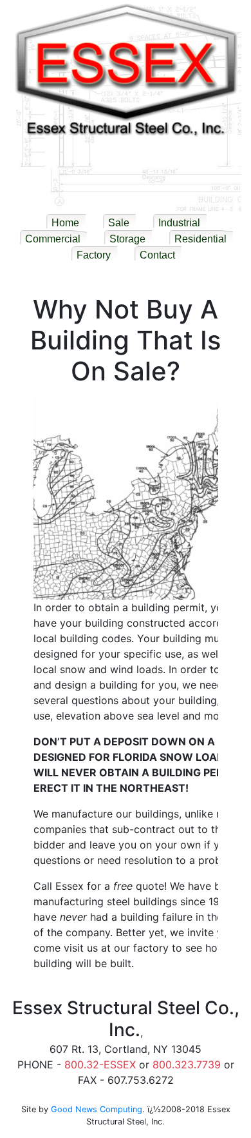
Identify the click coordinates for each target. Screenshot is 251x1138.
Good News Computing (96, 1109)
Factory (94, 255)
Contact (157, 255)
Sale (118, 222)
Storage (127, 238)
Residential (200, 238)
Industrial (179, 222)
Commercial (52, 238)
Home (65, 222)
